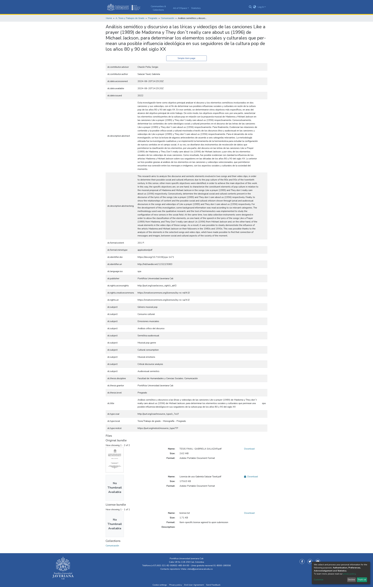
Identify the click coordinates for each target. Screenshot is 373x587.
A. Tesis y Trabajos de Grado (130, 18)
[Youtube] (317, 561)
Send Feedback (213, 585)
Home (109, 18)
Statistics (196, 8)
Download (249, 448)
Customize (318, 579)
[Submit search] (250, 7)
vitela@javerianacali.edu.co (200, 568)
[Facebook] (302, 561)
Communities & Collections (158, 8)
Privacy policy (175, 585)
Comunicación (167, 18)
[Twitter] (309, 561)
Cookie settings (160, 585)
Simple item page (186, 58)
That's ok (362, 579)
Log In (261, 7)
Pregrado (152, 18)
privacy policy (349, 573)
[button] (254, 7)
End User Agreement (194, 585)
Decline (351, 579)
